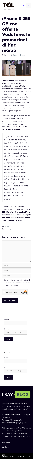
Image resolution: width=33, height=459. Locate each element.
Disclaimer (6, 447)
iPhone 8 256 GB (11, 229)
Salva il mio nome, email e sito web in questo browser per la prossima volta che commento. (17, 283)
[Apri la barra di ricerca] (24, 5)
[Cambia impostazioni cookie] (3, 455)
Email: (6, 329)
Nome (6, 319)
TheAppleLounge (8, 404)
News (7, 226)
